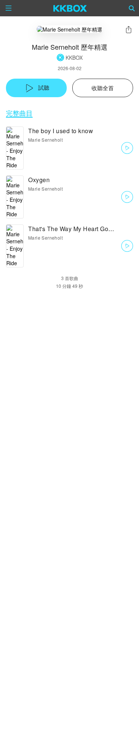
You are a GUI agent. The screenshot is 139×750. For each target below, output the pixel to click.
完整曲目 (19, 113)
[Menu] (8, 8)
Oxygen (39, 179)
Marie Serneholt (45, 139)
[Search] (132, 8)
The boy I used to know (60, 130)
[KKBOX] (70, 8)
